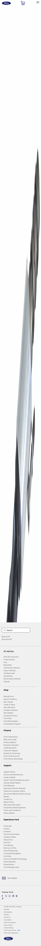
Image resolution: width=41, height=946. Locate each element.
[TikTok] (3, 898)
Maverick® (7, 639)
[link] (6, 909)
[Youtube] (9, 896)
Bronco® (6, 636)
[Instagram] (13, 896)
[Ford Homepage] (8, 940)
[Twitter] (6, 896)
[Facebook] (3, 896)
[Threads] (17, 896)
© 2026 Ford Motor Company (13, 907)
